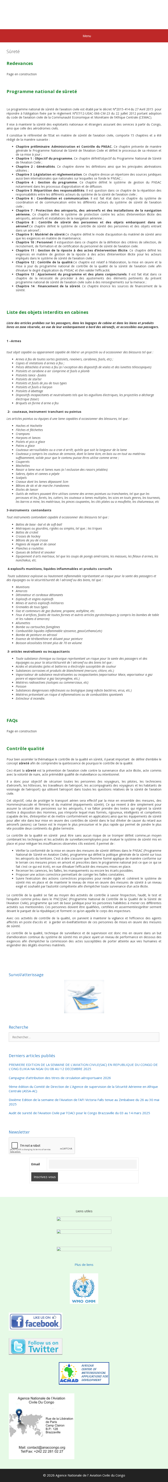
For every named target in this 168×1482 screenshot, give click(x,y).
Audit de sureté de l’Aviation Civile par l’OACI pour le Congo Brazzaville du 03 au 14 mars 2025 (79, 1113)
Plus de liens (84, 1264)
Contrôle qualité (25, 748)
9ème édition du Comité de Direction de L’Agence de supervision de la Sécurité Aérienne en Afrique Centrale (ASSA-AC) (83, 1089)
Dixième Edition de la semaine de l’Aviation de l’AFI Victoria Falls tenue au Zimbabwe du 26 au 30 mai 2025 (84, 1102)
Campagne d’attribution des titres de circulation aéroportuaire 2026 (60, 1078)
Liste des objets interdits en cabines (47, 312)
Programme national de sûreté (42, 91)
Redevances (20, 63)
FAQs (12, 720)
